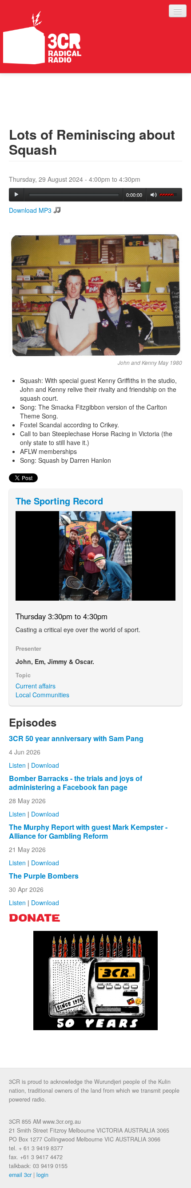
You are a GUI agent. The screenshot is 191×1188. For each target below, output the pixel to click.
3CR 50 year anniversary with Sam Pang (76, 738)
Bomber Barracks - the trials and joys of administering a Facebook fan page (75, 782)
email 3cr (20, 1175)
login (42, 1175)
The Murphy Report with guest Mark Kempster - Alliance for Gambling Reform (88, 831)
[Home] (42, 37)
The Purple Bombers (44, 876)
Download (45, 765)
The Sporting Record (59, 500)
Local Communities (42, 694)
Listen (17, 765)
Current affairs (36, 685)
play (16, 194)
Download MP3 (30, 210)
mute (154, 195)
